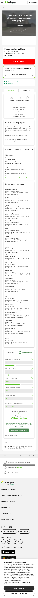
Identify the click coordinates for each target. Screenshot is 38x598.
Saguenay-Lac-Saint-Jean (17, 448)
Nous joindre (6, 527)
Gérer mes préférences (19, 594)
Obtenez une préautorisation (19, 430)
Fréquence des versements (14, 403)
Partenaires (6, 520)
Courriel (25, 531)
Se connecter (32, 2)
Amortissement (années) (13, 387)
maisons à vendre (17, 446)
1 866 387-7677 (10, 531)
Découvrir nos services (19, 74)
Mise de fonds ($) (10, 369)
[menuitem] (19, 489)
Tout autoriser (19, 588)
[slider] (15, 366)
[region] (19, 578)
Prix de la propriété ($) (12, 359)
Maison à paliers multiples (14, 49)
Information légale (10, 435)
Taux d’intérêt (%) (11, 378)
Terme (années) (10, 395)
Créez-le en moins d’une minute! (19, 32)
